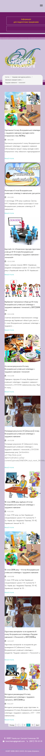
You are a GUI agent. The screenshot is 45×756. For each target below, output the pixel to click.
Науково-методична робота (21, 77)
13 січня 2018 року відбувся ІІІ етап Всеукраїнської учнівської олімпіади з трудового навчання (19, 505)
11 (24, 725)
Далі (37, 725)
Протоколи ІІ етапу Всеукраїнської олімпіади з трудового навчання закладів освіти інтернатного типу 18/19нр (22, 133)
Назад (12, 725)
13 (32, 725)
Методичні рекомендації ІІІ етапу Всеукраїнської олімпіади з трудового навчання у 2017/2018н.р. (19, 697)
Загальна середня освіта (13, 80)
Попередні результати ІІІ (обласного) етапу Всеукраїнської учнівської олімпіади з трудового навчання (22, 434)
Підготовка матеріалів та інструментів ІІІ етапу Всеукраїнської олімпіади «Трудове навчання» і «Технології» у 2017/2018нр (21, 634)
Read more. (9, 158)
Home (7, 77)
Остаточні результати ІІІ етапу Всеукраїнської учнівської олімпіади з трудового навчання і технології (19, 369)
